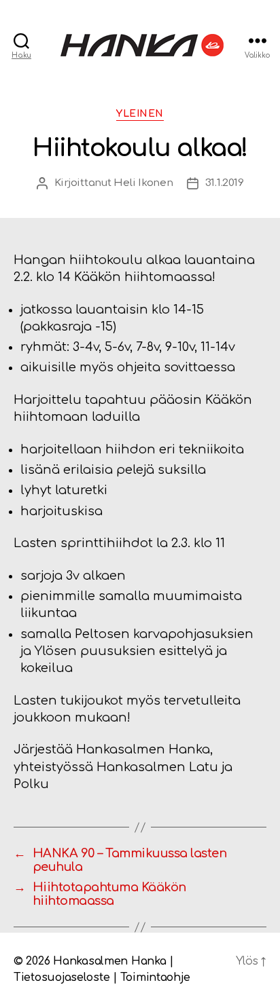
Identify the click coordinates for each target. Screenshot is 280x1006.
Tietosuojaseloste (61, 977)
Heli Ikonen (143, 183)
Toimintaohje (155, 977)
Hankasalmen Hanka (109, 961)
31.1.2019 (224, 183)
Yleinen (140, 114)
